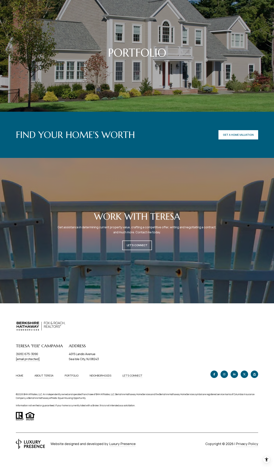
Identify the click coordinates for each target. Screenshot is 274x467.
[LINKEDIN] (234, 374)
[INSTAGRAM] (224, 374)
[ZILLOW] (254, 374)
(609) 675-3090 (27, 354)
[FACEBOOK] (214, 374)
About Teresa (43, 375)
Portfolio (71, 375)
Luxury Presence (122, 443)
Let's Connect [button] (137, 245)
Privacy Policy (247, 443)
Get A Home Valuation (238, 134)
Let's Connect (132, 375)
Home (19, 375)
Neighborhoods (100, 375)
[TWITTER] (244, 374)
